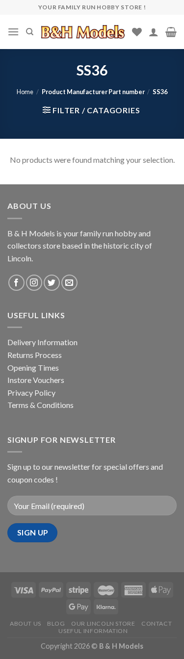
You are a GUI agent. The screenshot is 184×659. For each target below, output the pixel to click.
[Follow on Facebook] (16, 283)
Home (25, 92)
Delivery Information (42, 342)
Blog (56, 623)
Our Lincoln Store (103, 623)
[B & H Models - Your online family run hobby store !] (83, 31)
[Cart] (171, 32)
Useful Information (93, 630)
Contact (156, 623)
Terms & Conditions (40, 404)
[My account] (153, 32)
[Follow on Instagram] (34, 283)
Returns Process (34, 354)
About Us (25, 623)
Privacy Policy (31, 392)
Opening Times (33, 367)
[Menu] (13, 32)
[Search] (29, 32)
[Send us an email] (69, 283)
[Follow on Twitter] (52, 283)
